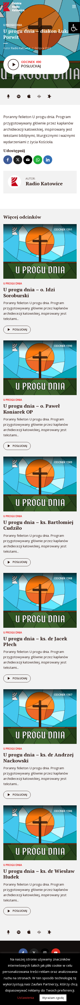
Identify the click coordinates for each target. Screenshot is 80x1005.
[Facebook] (23, 952)
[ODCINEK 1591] (40, 251)
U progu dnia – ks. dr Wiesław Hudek (38, 874)
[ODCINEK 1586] (40, 832)
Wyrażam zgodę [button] (53, 998)
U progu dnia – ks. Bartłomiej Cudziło (38, 525)
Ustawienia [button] (25, 997)
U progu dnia (12, 25)
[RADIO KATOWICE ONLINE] (8, 96)
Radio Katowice (20, 48)
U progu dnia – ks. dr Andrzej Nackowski (38, 757)
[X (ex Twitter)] (34, 952)
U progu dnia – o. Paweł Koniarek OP (31, 409)
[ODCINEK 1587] (40, 716)
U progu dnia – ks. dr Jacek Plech (35, 641)
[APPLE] (29, 96)
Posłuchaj (20, 329)
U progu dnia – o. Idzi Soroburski (29, 292)
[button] (74, 27)
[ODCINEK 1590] (40, 367)
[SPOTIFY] (19, 96)
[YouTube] (55, 952)
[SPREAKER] (49, 96)
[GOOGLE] (39, 96)
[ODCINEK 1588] (40, 600)
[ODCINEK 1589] (40, 483)
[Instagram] (44, 952)
